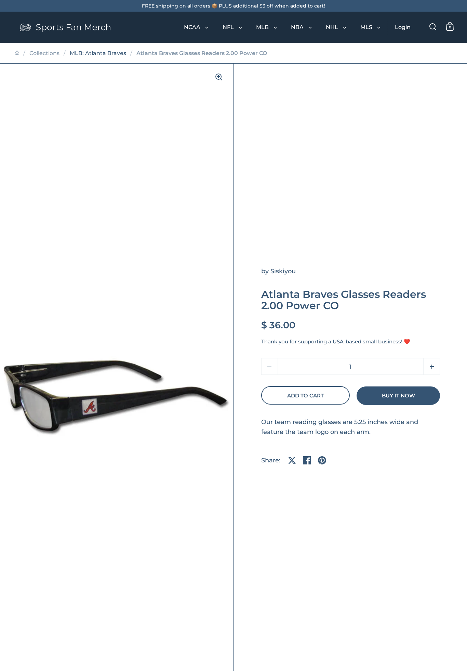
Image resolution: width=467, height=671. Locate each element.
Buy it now (398, 396)
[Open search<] (433, 26)
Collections (44, 53)
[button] (431, 366)
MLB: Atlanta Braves (98, 53)
